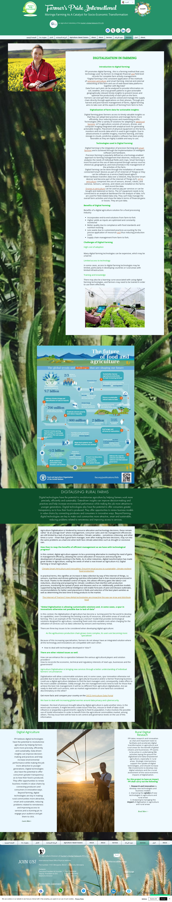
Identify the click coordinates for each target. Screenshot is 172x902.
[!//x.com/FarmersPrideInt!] (113, 30)
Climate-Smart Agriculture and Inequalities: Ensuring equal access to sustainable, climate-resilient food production (86, 569)
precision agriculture (96, 81)
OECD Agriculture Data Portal (99, 695)
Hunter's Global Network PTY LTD (92, 23)
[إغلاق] (169, 898)
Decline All (153, 899)
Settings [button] (144, 899)
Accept (163, 899)
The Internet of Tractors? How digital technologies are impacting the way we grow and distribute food (87, 598)
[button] (27, 821)
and (133, 74)
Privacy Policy (79, 899)
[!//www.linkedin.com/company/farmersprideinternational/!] (123, 30)
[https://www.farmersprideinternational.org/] (128, 30)
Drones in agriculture (95, 188)
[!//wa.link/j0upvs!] (118, 30)
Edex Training (144, 892)
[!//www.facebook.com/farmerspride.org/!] (108, 30)
